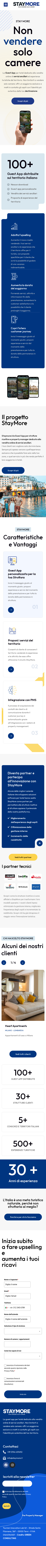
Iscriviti (7, 1506)
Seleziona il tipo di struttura (14, 1326)
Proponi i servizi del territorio (20, 642)
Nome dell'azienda (11, 1314)
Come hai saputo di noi (12, 1351)
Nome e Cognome (11, 1280)
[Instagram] (12, 1465)
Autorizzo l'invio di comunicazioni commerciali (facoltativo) (14, 1381)
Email (6, 1291)
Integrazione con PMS (22, 700)
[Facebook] (6, 1465)
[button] (6, 5)
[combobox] (8, 1308)
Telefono (7, 1303)
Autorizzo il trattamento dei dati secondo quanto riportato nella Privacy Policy (17, 1368)
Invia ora (23, 1394)
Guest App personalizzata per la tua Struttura (22, 574)
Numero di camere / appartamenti (16, 1339)
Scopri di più (23, 101)
